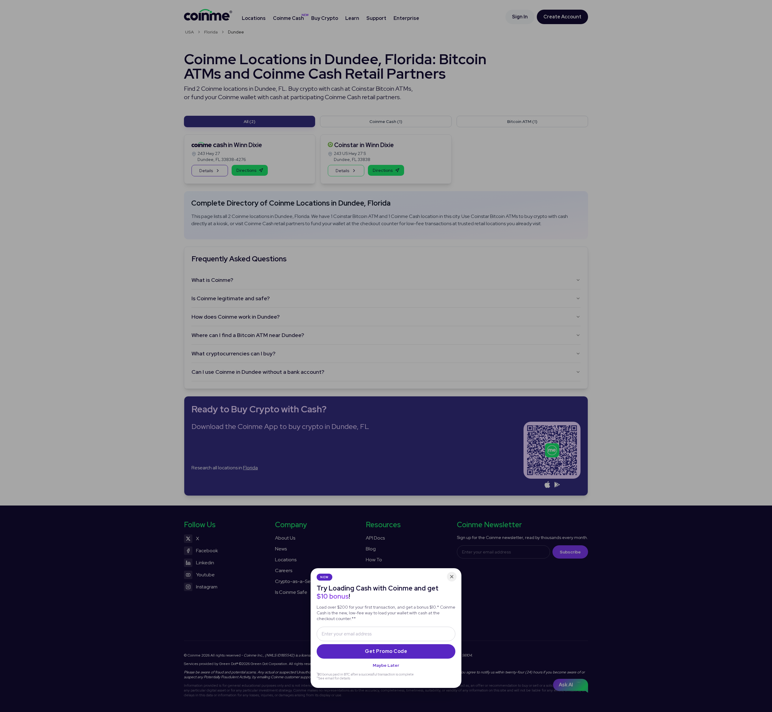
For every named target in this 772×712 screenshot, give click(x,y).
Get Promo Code (386, 651)
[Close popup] (452, 576)
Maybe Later (386, 665)
